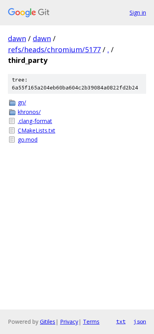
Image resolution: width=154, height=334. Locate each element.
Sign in (138, 12)
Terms (91, 321)
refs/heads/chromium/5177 (54, 49)
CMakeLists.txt (36, 130)
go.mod (28, 139)
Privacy (69, 321)
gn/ (22, 102)
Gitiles (47, 321)
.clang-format (35, 121)
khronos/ (29, 112)
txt (121, 321)
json (139, 321)
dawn (17, 38)
